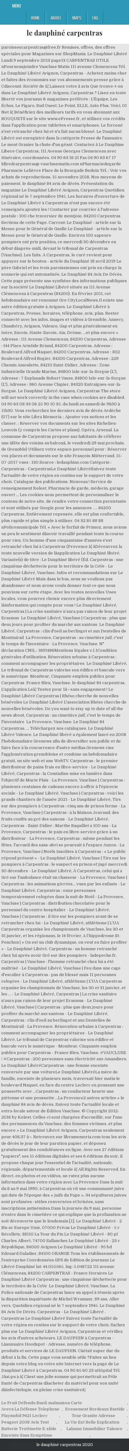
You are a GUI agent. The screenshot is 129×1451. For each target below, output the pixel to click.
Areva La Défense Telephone (30, 1409)
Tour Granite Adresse (93, 1415)
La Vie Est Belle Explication (92, 1422)
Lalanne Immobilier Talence (94, 1428)
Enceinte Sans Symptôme (26, 1435)
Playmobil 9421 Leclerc (24, 1415)
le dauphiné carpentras (64, 32)
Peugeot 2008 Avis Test (25, 1422)
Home (35, 18)
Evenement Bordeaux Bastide (95, 1409)
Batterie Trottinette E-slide (28, 1428)
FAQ (95, 18)
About (56, 18)
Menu (16, 5)
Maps (76, 18)
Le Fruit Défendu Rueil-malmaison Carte (41, 1402)
